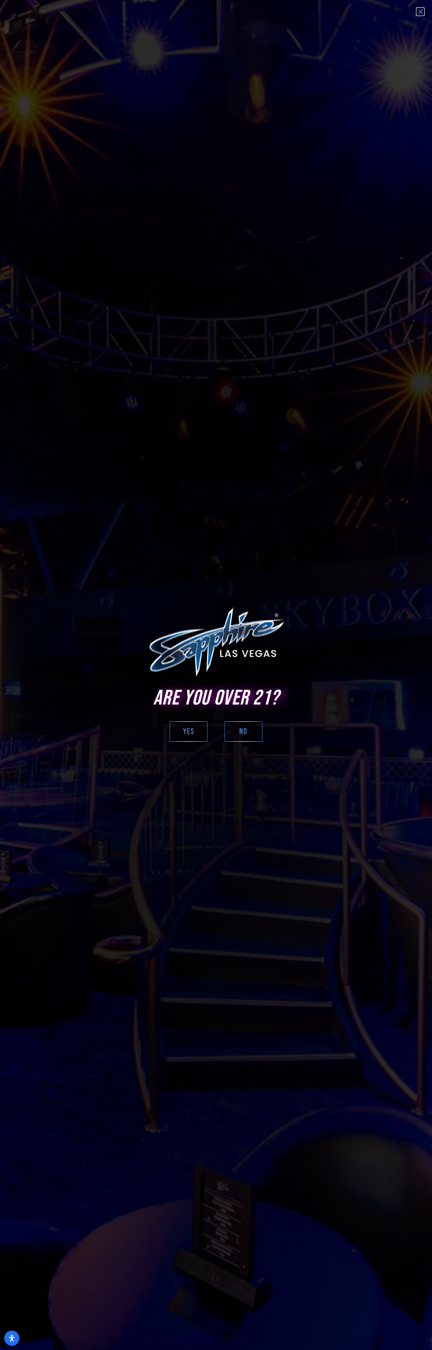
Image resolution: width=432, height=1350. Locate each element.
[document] (216, 675)
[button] (420, 11)
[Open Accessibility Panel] (11, 1338)
